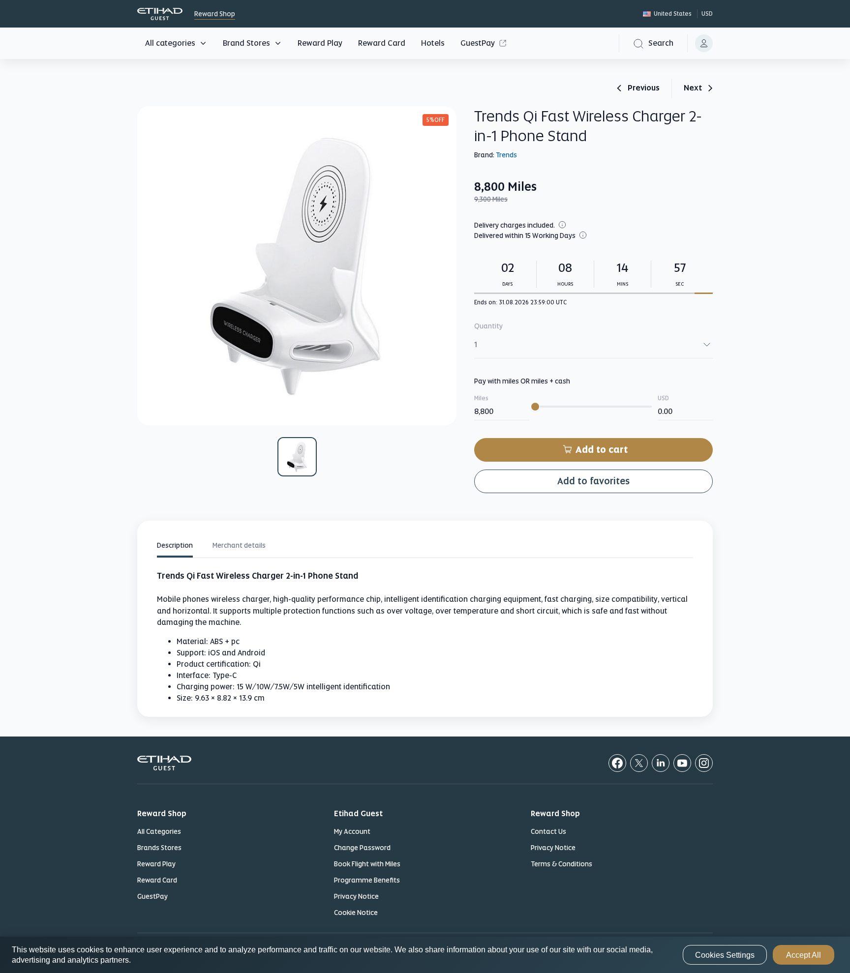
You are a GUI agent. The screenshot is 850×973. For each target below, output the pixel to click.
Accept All (803, 955)
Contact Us (548, 831)
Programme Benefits (367, 880)
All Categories (159, 831)
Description (175, 545)
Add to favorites (593, 481)
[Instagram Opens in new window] (704, 763)
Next (693, 88)
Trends (506, 154)
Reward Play (320, 43)
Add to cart (602, 449)
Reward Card (381, 43)
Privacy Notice (356, 896)
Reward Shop (159, 14)
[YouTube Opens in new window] (682, 763)
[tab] (175, 547)
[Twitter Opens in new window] (639, 763)
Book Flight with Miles (367, 863)
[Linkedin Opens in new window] (660, 763)
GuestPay (477, 43)
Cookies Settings (725, 955)
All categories (170, 43)
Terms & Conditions (561, 863)
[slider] (535, 407)
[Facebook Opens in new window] (617, 763)
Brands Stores (159, 847)
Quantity (488, 326)
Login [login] (704, 43)
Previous (644, 88)
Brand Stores (246, 43)
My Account (352, 831)
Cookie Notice (356, 912)
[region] (425, 955)
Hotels (433, 43)
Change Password (362, 847)
